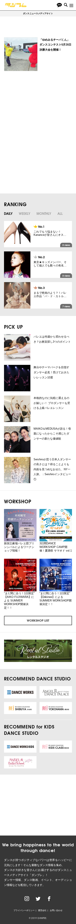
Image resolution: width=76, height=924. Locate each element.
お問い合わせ (56, 910)
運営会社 (42, 910)
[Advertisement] (37, 106)
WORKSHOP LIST (38, 620)
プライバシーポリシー (24, 910)
